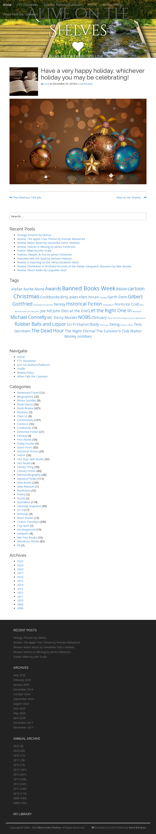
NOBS (84, 317)
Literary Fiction (26, 471)
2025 (20, 561)
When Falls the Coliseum (20, 14)
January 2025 (21, 684)
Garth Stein (117, 297)
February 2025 (22, 680)
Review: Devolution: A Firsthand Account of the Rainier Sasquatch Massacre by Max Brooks (74, 266)
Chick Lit (22, 416)
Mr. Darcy (55, 317)
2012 (20, 592)
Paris (109, 318)
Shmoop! (22, 514)
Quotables (23, 502)
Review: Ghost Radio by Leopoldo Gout (42, 270)
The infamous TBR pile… (27, 197)
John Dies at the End (70, 310)
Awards (53, 288)
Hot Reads (24, 463)
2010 (20, 600)
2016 (20, 577)
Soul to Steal (126, 325)
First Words (24, 439)
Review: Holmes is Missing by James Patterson (46, 247)
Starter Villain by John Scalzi (34, 250)
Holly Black (108, 304)
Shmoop (104, 325)
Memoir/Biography (29, 475)
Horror (21, 455)
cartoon (136, 288)
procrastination (138, 318)
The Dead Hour (47, 330)
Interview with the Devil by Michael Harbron (44, 258)
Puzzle (21, 498)
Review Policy (112, 5)
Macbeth (136, 311)
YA (18, 545)
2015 (20, 581)
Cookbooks (49, 297)
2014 (20, 585)
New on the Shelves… (130, 197)
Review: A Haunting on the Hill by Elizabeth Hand (47, 262)
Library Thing (25, 467)
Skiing (114, 324)
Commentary (85, 83)
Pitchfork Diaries (121, 318)
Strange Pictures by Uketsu (34, 235)
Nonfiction (23, 490)
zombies (84, 336)
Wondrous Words (28, 541)
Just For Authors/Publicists (63, 5)
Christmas (26, 296)
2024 (20, 565)
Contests (23, 424)
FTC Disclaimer (27, 5)
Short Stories (25, 518)
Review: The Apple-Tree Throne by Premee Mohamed (51, 239)
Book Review (25, 408)
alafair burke (22, 289)
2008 (20, 608)
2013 (20, 589)
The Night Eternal (80, 331)
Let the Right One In (110, 310)
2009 (20, 604)
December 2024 (23, 689)
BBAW (121, 289)
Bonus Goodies (26, 400)
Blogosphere (25, 396)
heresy (59, 304)
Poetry (21, 494)
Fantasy (103, 297)
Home (7, 5)
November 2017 (23, 727)
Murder (70, 317)
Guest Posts (25, 447)
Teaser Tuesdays (28, 521)
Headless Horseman (43, 304)
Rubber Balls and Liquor (40, 324)
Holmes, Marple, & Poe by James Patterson (44, 254)
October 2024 (21, 694)
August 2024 (21, 703)
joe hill (46, 310)
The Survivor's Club (112, 331)
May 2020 (19, 713)
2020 (20, 569)
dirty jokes (69, 297)
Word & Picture (137, 827)
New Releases (26, 486)
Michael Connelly (28, 317)
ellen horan (89, 297)
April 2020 (19, 718)
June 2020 (19, 708)
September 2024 (23, 699)
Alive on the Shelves (78, 22)
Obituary (99, 317)
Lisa (46, 83)
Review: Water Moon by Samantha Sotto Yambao (48, 243)
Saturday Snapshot (29, 506)
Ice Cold (132, 304)
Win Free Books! (27, 537)
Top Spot (23, 525)
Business (22, 412)
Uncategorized (26, 529)
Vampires (23, 533)
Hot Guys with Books (30, 459)
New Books (24, 482)
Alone (39, 289)
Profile (92, 5)
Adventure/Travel (28, 392)
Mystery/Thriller (27, 479)
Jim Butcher (34, 311)
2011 (20, 596)
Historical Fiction (84, 304)
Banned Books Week (88, 288)
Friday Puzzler (25, 443)
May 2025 (19, 675)
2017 (20, 573)
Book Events (25, 404)
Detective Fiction (27, 432)
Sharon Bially (87, 324)
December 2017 (23, 722)
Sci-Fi (71, 324)
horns (120, 304)
